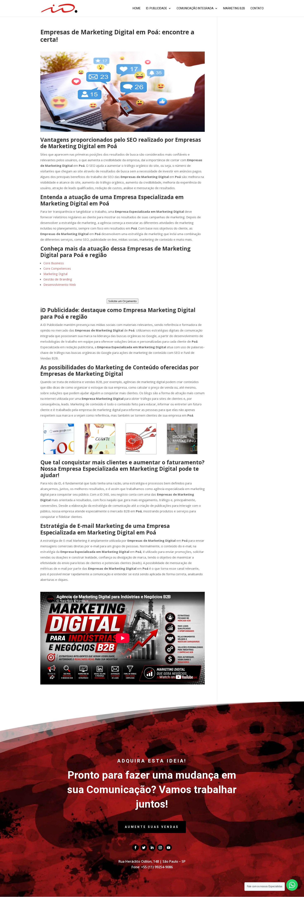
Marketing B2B (234, 8)
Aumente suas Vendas (152, 827)
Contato (257, 8)
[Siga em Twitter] (143, 847)
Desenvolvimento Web (59, 284)
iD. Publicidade (156, 8)
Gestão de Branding (57, 279)
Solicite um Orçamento (122, 301)
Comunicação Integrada (195, 8)
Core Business (53, 263)
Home (137, 8)
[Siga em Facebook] (135, 847)
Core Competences (57, 268)
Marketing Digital (55, 274)
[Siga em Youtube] (168, 847)
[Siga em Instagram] (160, 847)
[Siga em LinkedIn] (152, 847)
